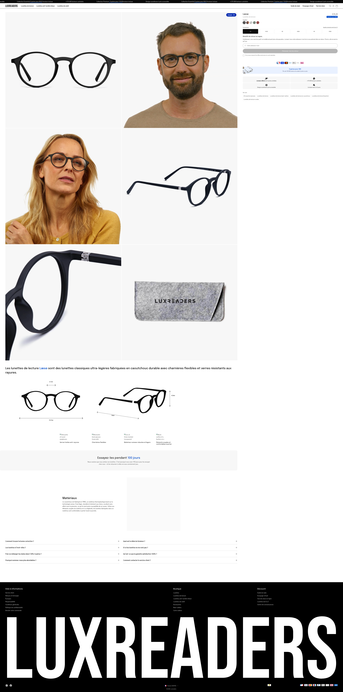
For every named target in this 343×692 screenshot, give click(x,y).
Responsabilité (10, 602)
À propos (8, 599)
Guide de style (261, 593)
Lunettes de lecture (262, 96)
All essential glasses (249, 96)
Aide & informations (14, 589)
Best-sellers (177, 607)
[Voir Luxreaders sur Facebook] (10, 685)
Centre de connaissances (265, 604)
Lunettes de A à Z (263, 602)
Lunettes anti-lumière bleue (182, 599)
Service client (9, 593)
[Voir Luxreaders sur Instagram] (6, 685)
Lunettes (176, 593)
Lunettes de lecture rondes (251, 99)
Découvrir (261, 589)
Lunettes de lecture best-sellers (279, 96)
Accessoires (177, 604)
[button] (330, 6)
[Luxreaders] (11, 6)
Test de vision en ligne (264, 599)
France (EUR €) (171, 686)
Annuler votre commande (13, 610)
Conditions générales (12, 604)
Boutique (177, 589)
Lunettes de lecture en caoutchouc (300, 96)
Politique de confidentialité (14, 607)
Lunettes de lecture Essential (320, 96)
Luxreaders (173, 689)
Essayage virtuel (262, 596)
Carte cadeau (177, 610)
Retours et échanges (12, 596)
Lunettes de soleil (179, 602)
